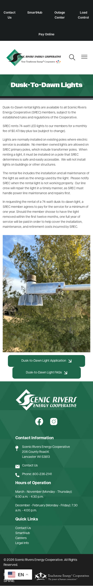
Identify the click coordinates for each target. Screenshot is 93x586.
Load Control (83, 15)
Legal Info (22, 543)
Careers (21, 538)
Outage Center (59, 15)
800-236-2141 (42, 474)
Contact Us (9, 15)
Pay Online (46, 34)
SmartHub (34, 13)
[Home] (33, 57)
